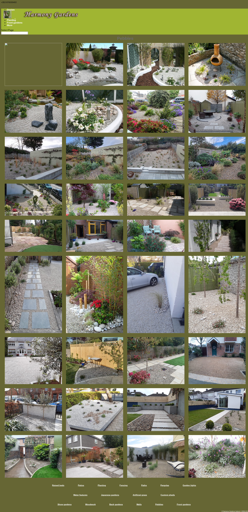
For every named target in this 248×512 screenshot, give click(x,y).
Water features (80, 495)
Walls (139, 504)
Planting (11, 20)
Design (11, 10)
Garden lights (189, 485)
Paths (144, 485)
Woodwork (90, 504)
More (9, 25)
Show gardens (65, 504)
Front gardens (14, 23)
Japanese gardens (110, 495)
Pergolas (164, 485)
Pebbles (159, 504)
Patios (81, 485)
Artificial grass (140, 495)
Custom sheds (168, 495)
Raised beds (58, 485)
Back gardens (116, 504)
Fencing (124, 485)
